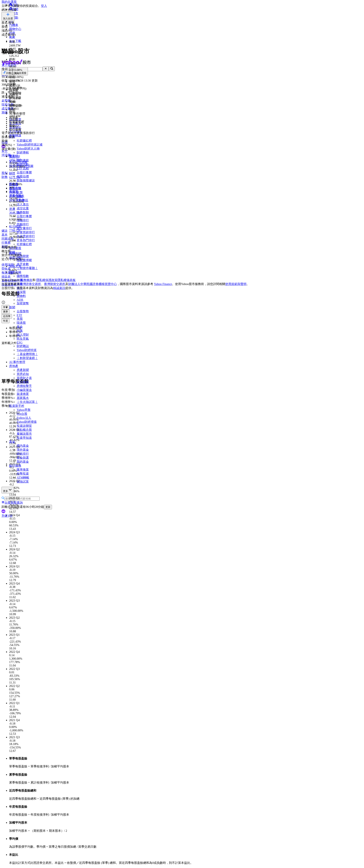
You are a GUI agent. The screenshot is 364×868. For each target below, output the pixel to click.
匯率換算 (23, 469)
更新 (48, 507)
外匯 (20, 330)
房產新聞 (23, 370)
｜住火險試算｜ (27, 401)
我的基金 (23, 461)
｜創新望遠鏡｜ (27, 358)
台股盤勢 (23, 311)
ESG (20, 342)
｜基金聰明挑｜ (27, 354)
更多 (5, 491)
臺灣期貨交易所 (54, 284)
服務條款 (26, 280)
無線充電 (15, 266)
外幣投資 (23, 473)
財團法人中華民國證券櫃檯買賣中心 (92, 284)
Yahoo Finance (163, 284)
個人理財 (23, 334)
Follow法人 (24, 417)
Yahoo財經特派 (27, 350)
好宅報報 (23, 382)
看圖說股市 (24, 433)
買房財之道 (24, 378)
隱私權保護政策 (46, 280)
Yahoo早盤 (24, 409)
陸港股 (21, 322)
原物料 (21, 296)
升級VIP (7, 515)
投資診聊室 (24, 425)
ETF (19, 315)
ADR (20, 299)
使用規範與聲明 (235, 284)
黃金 (20, 326)
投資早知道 (24, 437)
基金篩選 (23, 457)
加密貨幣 (23, 303)
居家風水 (23, 397)
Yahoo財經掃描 (27, 421)
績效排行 (23, 453)
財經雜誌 (23, 346)
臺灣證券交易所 (30, 284)
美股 (20, 318)
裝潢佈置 (23, 393)
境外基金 (23, 449)
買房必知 (23, 374)
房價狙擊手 (24, 386)
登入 (44, 5)
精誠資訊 (59, 288)
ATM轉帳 (23, 477)
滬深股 (21, 292)
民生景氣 (23, 338)
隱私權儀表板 (66, 280)
